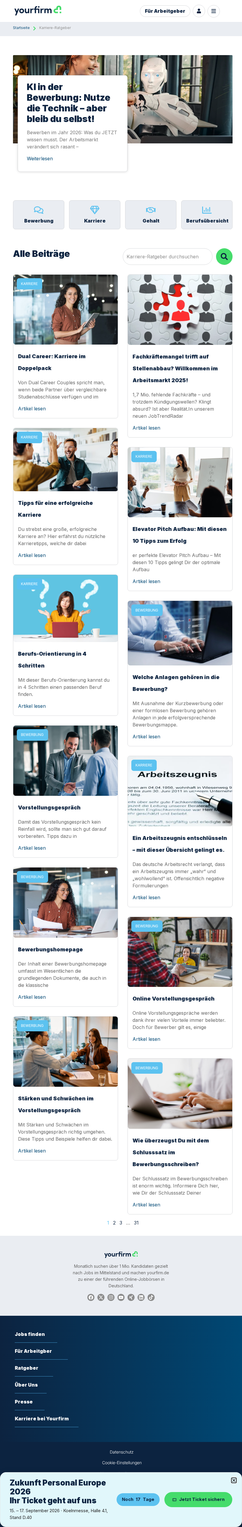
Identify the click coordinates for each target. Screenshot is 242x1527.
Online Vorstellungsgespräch (174, 998)
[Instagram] (111, 1297)
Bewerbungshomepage (50, 949)
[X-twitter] (100, 1297)
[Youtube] (121, 1297)
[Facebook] (90, 1297)
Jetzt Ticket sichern (202, 1499)
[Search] (224, 256)
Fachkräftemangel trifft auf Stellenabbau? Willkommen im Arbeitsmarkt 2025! (175, 368)
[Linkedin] (141, 1297)
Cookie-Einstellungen (122, 1462)
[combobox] (167, 256)
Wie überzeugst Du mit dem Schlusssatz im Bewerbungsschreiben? (171, 1152)
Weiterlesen (40, 158)
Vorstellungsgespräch (49, 807)
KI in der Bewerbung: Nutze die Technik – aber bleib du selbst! (68, 102)
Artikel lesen (32, 409)
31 (136, 1223)
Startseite (21, 27)
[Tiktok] (151, 1297)
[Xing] (131, 1297)
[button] (234, 1480)
